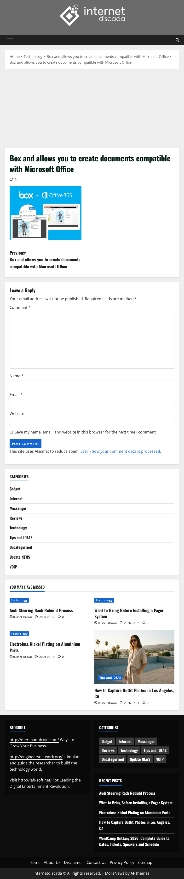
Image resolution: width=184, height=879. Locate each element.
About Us (52, 862)
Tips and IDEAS (21, 537)
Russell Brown (22, 617)
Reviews (16, 518)
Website (17, 413)
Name (16, 375)
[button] (10, 40)
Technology (18, 528)
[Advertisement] (92, 107)
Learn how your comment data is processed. (120, 451)
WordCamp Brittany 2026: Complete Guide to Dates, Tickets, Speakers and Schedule (134, 841)
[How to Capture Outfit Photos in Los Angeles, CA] (134, 657)
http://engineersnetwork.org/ (36, 756)
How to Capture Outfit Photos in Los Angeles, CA (134, 693)
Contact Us (96, 862)
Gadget (15, 489)
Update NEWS (20, 557)
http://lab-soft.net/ (35, 780)
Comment (20, 307)
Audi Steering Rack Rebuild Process (41, 610)
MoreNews (114, 873)
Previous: (45, 260)
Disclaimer (73, 862)
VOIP (13, 567)
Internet (16, 498)
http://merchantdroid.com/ (34, 739)
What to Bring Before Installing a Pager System (129, 613)
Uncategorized (21, 547)
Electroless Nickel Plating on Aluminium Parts (45, 647)
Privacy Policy (122, 862)
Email (16, 394)
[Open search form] (177, 40)
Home (34, 862)
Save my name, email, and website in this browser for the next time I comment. (86, 432)
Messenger (18, 508)
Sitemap (145, 862)
